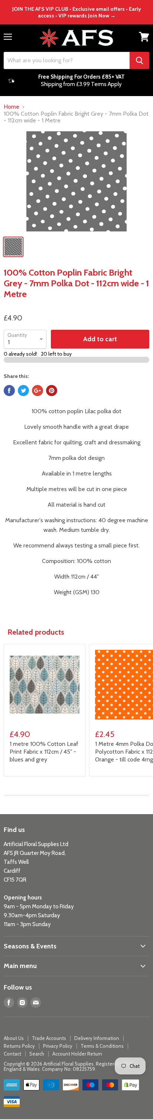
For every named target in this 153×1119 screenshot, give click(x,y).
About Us (14, 1038)
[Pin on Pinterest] (51, 390)
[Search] (139, 60)
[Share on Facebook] (9, 390)
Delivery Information (96, 1038)
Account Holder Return (77, 1054)
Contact (12, 1054)
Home (11, 106)
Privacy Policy (57, 1046)
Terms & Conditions (102, 1046)
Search (36, 1054)
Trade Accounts (49, 1038)
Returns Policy (19, 1046)
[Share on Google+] (37, 390)
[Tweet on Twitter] (23, 390)
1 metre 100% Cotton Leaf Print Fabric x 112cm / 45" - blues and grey (44, 751)
